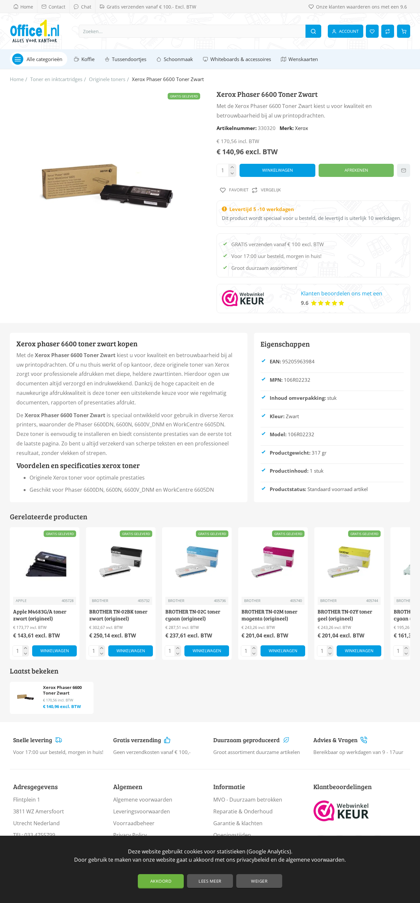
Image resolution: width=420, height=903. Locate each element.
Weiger (259, 881)
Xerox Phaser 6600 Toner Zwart (62, 690)
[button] (277, 170)
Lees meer (210, 881)
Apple (21, 600)
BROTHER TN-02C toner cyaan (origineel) (192, 615)
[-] (232, 173)
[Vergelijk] (387, 31)
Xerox (301, 128)
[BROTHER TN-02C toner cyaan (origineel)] (196, 561)
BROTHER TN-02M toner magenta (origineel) (269, 615)
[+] (232, 167)
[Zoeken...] (313, 31)
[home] (17, 79)
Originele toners (107, 79)
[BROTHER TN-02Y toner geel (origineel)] (349, 561)
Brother (100, 600)
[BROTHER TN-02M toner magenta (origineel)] (273, 561)
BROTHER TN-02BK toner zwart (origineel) (118, 615)
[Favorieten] (372, 31)
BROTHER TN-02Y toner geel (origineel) (345, 615)
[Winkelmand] (403, 31)
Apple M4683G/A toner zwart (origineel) (39, 615)
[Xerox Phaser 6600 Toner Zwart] (25, 697)
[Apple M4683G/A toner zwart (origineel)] (44, 561)
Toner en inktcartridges (56, 79)
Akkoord (161, 881)
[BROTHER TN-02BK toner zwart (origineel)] (120, 561)
